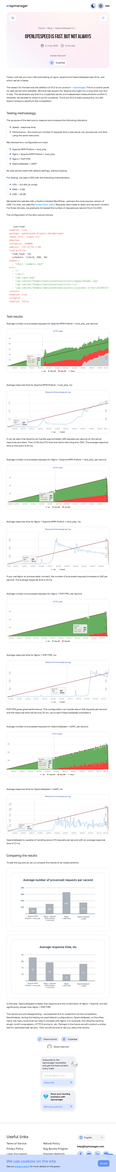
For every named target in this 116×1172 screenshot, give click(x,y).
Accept (103, 1163)
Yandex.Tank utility (44, 204)
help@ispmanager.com (90, 1146)
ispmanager (79, 87)
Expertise (60, 62)
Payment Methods (54, 1153)
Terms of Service (16, 1143)
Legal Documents (17, 1153)
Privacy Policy (15, 1148)
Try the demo (50, 1106)
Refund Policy (51, 1143)
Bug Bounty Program (55, 1148)
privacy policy (22, 1166)
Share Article (50, 1039)
